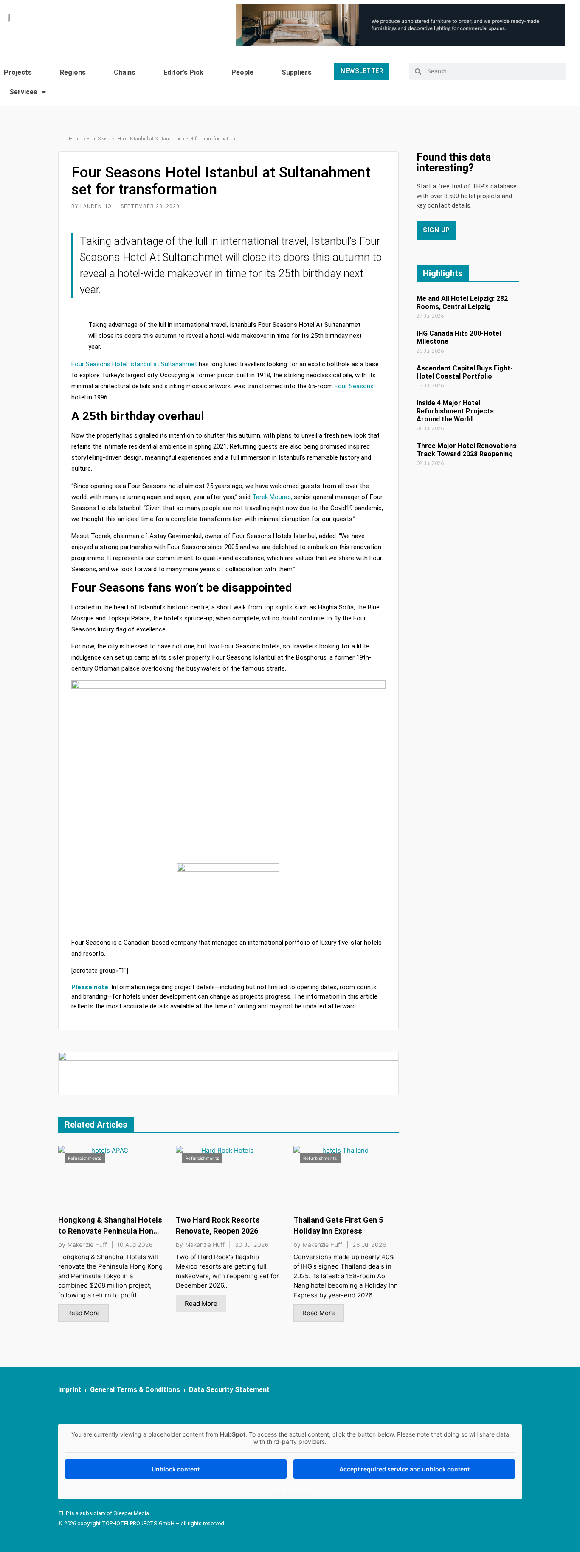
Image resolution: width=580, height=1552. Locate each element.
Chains (124, 72)
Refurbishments (84, 1158)
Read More (83, 1313)
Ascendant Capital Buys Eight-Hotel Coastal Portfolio (465, 372)
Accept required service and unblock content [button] (404, 1469)
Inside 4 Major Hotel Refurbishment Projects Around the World (455, 411)
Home (75, 139)
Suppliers (297, 72)
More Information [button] (290, 1489)
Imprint (69, 1390)
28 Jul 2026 (369, 1245)
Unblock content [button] (176, 1469)
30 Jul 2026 (252, 1245)
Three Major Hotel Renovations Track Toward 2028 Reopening (467, 450)
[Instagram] (511, 1393)
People (242, 72)
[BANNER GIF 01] (228, 1073)
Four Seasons (354, 386)
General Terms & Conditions (135, 1390)
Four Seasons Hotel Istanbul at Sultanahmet (134, 364)
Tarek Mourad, (272, 497)
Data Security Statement (229, 1390)
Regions (73, 72)
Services (23, 92)
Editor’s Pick (183, 72)
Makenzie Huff (87, 1245)
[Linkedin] (493, 1393)
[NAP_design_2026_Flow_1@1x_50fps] (400, 24)
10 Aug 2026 (135, 1245)
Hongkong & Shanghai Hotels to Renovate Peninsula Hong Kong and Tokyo (110, 1230)
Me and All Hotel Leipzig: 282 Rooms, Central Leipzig (462, 303)
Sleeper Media (131, 1513)
